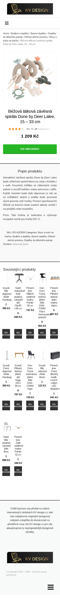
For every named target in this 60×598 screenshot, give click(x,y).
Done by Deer (20, 244)
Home (6, 33)
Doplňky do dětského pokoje (38, 240)
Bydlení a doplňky (20, 33)
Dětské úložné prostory (36, 37)
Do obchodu (30, 149)
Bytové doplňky (38, 33)
